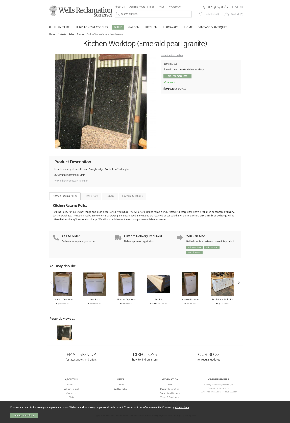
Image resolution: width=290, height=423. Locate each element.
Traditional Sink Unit (222, 300)
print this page (194, 252)
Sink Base (94, 300)
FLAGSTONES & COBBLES (92, 27)
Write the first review (172, 55)
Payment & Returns (132, 196)
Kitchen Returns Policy (65, 196)
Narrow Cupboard (126, 300)
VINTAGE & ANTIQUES (213, 27)
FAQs (161, 7)
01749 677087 (217, 7)
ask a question (194, 247)
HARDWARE (170, 27)
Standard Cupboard (62, 300)
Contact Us (71, 393)
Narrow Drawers (190, 300)
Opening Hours (137, 7)
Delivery (110, 196)
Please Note (91, 196)
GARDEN (133, 27)
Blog (151, 7)
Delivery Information (169, 389)
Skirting (158, 300)
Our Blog (120, 385)
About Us (120, 7)
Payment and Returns (170, 393)
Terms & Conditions (169, 397)
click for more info (177, 76)
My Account (175, 7)
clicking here (182, 407)
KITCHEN (151, 27)
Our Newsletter (120, 389)
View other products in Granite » (71, 181)
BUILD (118, 27)
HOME (188, 27)
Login (169, 385)
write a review (212, 247)
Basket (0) (237, 14)
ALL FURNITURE (59, 27)
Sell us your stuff (71, 389)
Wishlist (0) (212, 14)
